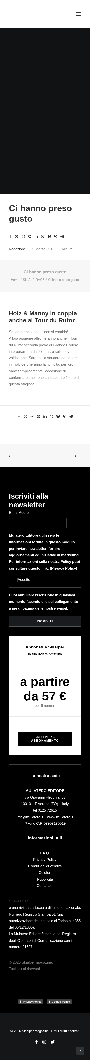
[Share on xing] (56, 236)
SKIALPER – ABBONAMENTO (45, 738)
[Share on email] (62, 236)
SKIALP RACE (34, 280)
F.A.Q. (45, 853)
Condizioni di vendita (45, 866)
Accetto (24, 579)
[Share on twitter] (17, 236)
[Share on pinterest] (30, 236)
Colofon (45, 872)
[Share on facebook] (10, 236)
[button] (78, 14)
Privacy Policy (63, 568)
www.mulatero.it (60, 817)
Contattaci (45, 885)
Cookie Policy (61, 1001)
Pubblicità (45, 879)
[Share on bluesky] (49, 236)
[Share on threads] (23, 236)
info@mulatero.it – (32, 817)
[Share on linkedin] (36, 236)
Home (15, 280)
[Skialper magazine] (30, 14)
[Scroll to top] (80, 1050)
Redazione (17, 249)
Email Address (21, 512)
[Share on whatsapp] (43, 236)
